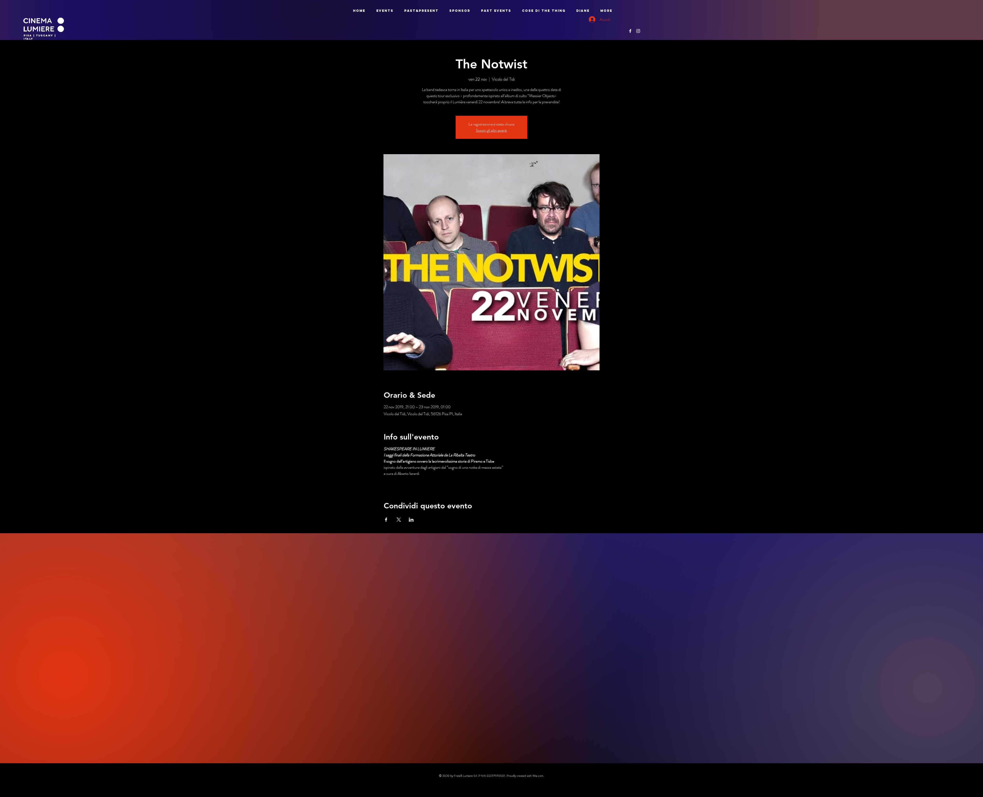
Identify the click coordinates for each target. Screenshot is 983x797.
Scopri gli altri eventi (491, 130)
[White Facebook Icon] (630, 31)
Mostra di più (394, 482)
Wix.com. (538, 775)
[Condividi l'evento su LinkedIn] (411, 520)
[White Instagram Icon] (638, 31)
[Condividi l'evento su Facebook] (386, 520)
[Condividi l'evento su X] (398, 520)
